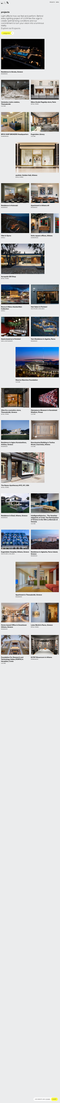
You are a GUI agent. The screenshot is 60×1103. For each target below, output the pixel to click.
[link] (7, 33)
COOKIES (47, 1099)
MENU (57, 2)
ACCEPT (54, 1099)
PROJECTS (52, 2)
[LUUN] (5, 3)
